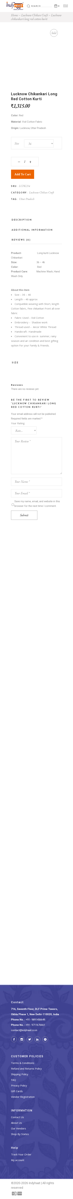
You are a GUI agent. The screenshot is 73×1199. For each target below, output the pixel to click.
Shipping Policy (19, 1074)
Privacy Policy (19, 1085)
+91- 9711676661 (35, 1024)
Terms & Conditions (22, 1063)
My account (17, 1160)
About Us (16, 1122)
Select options (36, 597)
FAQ (13, 1080)
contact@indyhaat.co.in (24, 1030)
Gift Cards (17, 1091)
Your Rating (18, 423)
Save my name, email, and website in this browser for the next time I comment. (37, 504)
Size (17, 143)
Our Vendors (18, 1128)
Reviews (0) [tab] (21, 240)
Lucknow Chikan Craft (41, 192)
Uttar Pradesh (26, 199)
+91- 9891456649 (35, 1019)
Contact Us (17, 1117)
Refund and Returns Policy (26, 1068)
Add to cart (22, 174)
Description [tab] (22, 220)
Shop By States (20, 1134)
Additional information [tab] (32, 230)
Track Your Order (21, 1154)
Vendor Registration (23, 1096)
